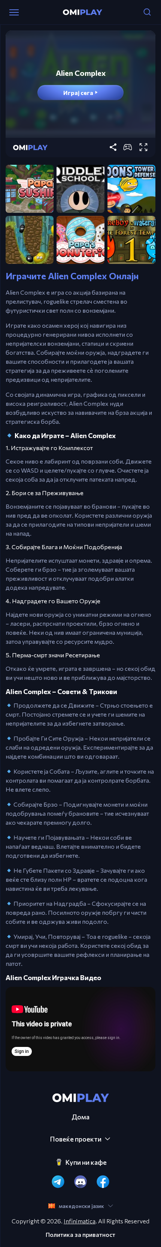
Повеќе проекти (75, 1139)
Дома (80, 1117)
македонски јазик (81, 1206)
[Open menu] (14, 12)
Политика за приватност (80, 1235)
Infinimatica (79, 1220)
